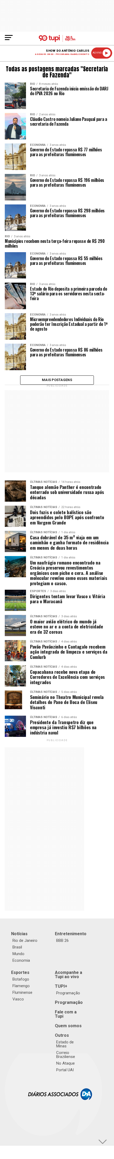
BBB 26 (62, 940)
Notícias (19, 933)
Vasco (18, 999)
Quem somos (68, 1025)
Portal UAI (65, 1070)
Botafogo (20, 979)
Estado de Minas (65, 1044)
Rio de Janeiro (24, 940)
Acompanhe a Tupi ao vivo (68, 974)
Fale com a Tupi (66, 1014)
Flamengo (21, 985)
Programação (68, 993)
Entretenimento (70, 933)
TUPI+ (61, 986)
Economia (21, 960)
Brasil (17, 947)
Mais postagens (57, 380)
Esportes (20, 972)
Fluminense (22, 992)
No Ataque (65, 1063)
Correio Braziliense (65, 1054)
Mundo (18, 953)
